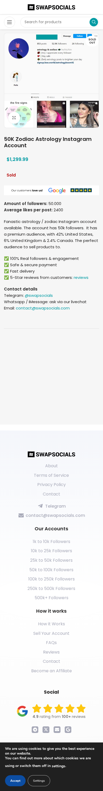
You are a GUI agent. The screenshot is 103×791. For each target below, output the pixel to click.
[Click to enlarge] (14, 118)
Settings (39, 781)
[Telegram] (35, 729)
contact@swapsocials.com (43, 308)
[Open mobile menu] (9, 22)
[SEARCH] (94, 22)
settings (58, 766)
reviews (81, 277)
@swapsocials (39, 295)
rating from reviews (59, 716)
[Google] (68, 729)
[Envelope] (57, 729)
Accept (15, 781)
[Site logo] (51, 7)
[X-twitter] (46, 729)
